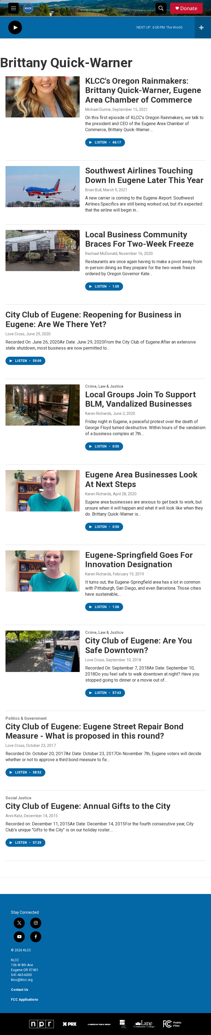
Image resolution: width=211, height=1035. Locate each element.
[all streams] (203, 27)
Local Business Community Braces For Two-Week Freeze (139, 239)
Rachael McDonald (101, 253)
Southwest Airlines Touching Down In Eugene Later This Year (144, 175)
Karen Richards (98, 413)
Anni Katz (13, 816)
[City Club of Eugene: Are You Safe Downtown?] (42, 651)
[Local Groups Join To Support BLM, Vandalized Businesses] (42, 405)
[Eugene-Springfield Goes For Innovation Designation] (42, 571)
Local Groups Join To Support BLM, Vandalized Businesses (140, 399)
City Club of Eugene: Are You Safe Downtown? (138, 645)
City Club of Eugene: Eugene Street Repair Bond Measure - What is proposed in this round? (94, 731)
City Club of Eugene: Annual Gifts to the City (87, 806)
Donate (188, 8)
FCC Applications (24, 1000)
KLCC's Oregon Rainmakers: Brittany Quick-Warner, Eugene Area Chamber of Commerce (143, 90)
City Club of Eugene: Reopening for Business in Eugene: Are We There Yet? (93, 319)
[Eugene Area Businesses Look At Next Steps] (42, 490)
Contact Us (19, 990)
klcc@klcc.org (22, 980)
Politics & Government (26, 718)
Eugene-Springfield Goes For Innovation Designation (139, 559)
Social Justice (18, 798)
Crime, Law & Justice (104, 386)
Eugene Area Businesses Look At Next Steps (141, 479)
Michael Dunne (98, 109)
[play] (15, 27)
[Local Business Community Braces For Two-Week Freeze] (42, 250)
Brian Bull (93, 190)
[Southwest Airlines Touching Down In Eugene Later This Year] (42, 186)
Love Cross (14, 334)
